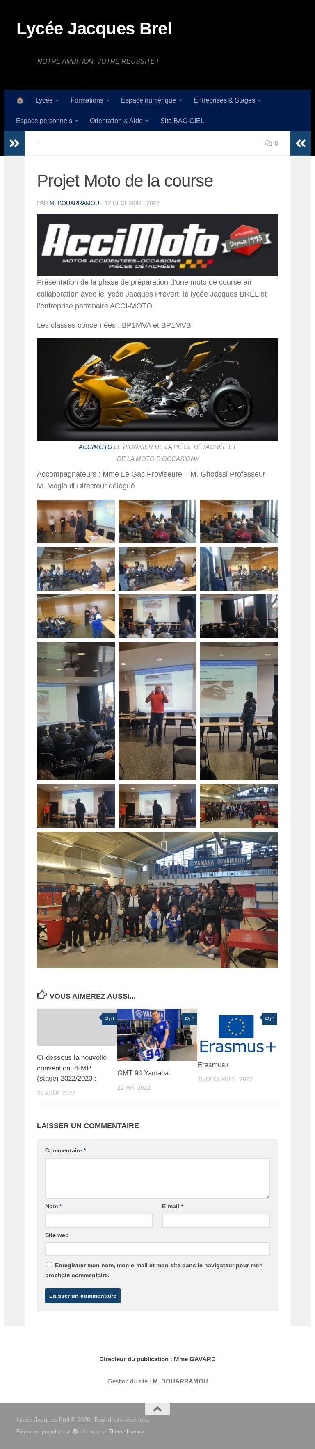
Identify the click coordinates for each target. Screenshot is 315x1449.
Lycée (44, 100)
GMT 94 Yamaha (143, 1073)
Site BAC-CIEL (182, 120)
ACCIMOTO (95, 447)
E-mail (172, 1206)
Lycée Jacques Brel (94, 28)
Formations (87, 100)
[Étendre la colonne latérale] (14, 143)
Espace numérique (148, 100)
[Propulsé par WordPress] (75, 1431)
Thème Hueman (127, 1431)
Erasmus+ (213, 1065)
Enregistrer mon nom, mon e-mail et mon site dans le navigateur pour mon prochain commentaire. (154, 1270)
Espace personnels (44, 120)
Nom (53, 1206)
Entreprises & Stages (224, 100)
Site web (57, 1235)
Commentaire (65, 1150)
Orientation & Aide (116, 120)
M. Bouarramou (74, 203)
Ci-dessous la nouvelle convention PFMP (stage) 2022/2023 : (72, 1068)
